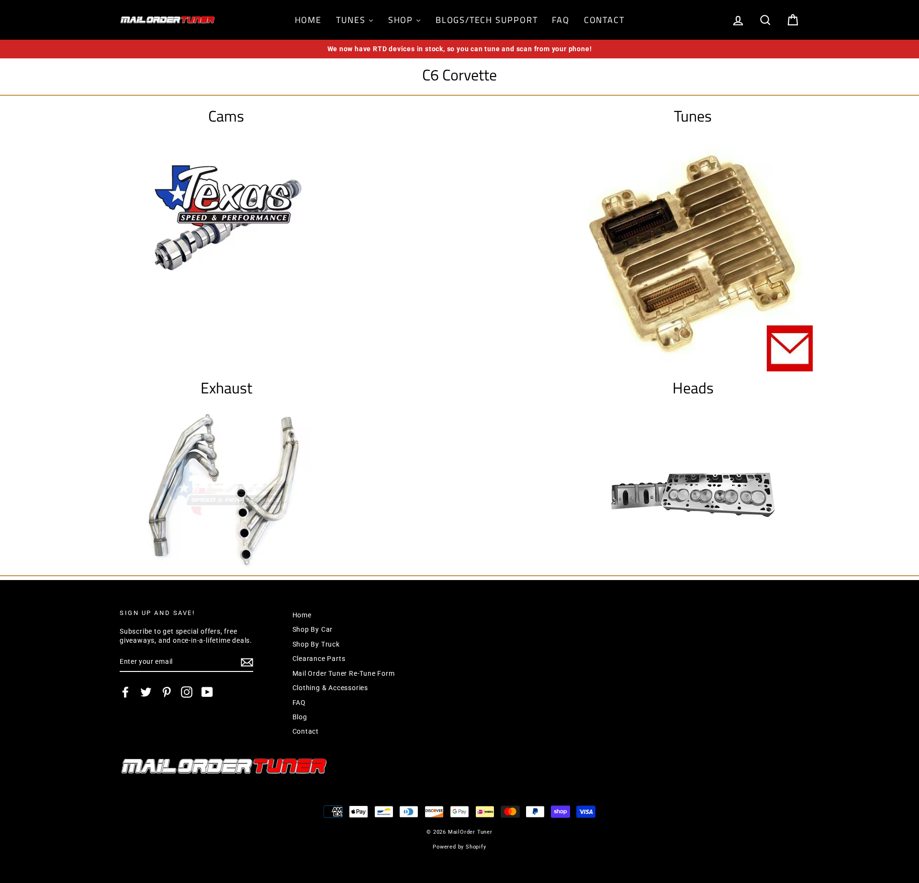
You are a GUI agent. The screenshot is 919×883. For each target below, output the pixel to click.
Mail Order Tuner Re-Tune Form (343, 673)
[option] (459, 49)
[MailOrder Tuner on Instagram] (186, 692)
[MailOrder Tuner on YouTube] (207, 692)
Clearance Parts (319, 658)
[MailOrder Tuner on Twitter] (146, 692)
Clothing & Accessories (330, 688)
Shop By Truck (316, 644)
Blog (299, 717)
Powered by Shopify (459, 847)
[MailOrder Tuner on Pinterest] (166, 692)
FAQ (299, 702)
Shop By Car (312, 629)
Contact (305, 731)
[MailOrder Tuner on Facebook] (125, 692)
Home (302, 615)
